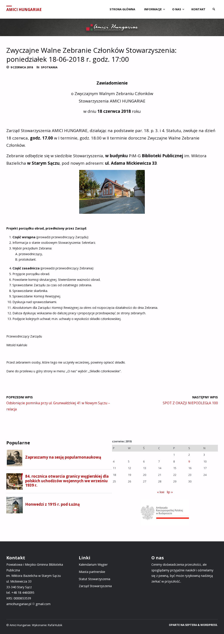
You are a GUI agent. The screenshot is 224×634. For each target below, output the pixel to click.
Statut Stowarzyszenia (94, 579)
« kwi (160, 492)
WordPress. (209, 625)
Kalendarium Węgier (93, 564)
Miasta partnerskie (92, 572)
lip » (170, 492)
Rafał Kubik (55, 625)
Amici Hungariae (24, 9)
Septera (190, 625)
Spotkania (49, 67)
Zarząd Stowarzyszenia (95, 586)
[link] (213, 9)
